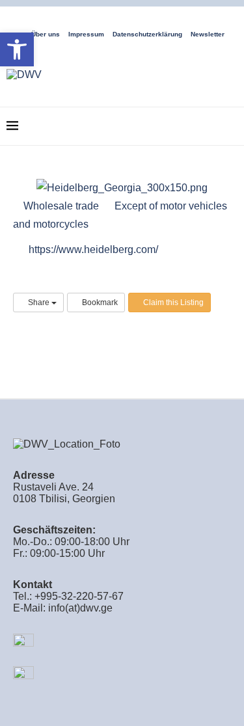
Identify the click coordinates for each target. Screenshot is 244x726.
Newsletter (207, 34)
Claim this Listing (172, 302)
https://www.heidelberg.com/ (93, 249)
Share (38, 302)
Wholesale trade (60, 205)
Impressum (86, 34)
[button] (17, 49)
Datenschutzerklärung (147, 34)
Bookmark (99, 302)
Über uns (45, 34)
